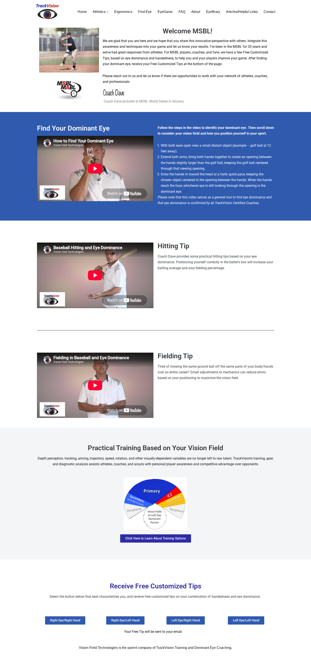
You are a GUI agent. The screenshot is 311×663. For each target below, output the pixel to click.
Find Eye (145, 12)
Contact (269, 12)
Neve (39, 657)
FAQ (182, 12)
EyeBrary (213, 12)
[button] (107, 12)
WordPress (72, 657)
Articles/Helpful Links (242, 12)
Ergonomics (123, 12)
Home (82, 12)
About (195, 12)
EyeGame (165, 12)
